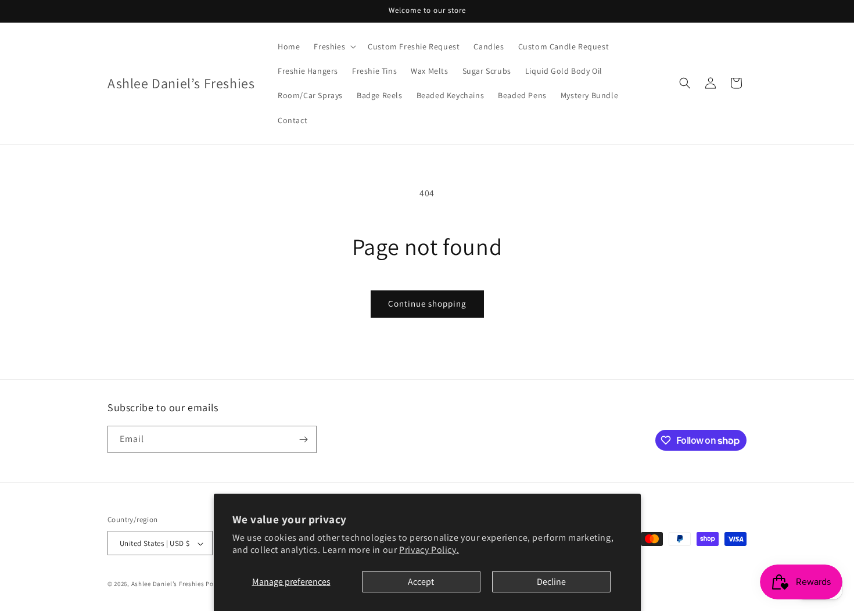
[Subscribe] (303, 439)
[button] (334, 46)
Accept (421, 582)
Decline (551, 582)
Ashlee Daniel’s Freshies (167, 584)
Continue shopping (427, 303)
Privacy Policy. (429, 550)
